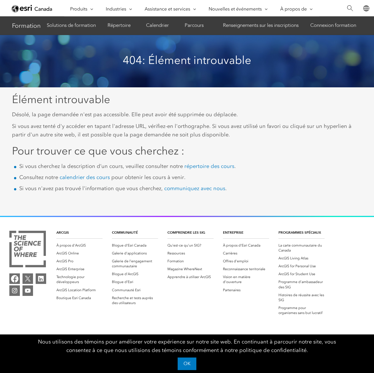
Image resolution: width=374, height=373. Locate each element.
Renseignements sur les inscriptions (261, 25)
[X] (27, 278)
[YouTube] (27, 290)
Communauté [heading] (125, 232)
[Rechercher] (350, 8)
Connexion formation (333, 25)
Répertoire (119, 25)
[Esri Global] (32, 8)
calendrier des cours (85, 177)
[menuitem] (79, 245)
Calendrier (157, 25)
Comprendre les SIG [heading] (186, 232)
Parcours (194, 25)
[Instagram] (14, 290)
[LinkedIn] (41, 278)
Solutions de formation (71, 25)
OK (187, 363)
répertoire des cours (209, 166)
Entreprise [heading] (233, 232)
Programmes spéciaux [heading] (299, 232)
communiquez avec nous (194, 188)
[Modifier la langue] (366, 8)
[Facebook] (14, 278)
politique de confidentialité (273, 350)
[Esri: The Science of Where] (27, 250)
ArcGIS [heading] (62, 232)
